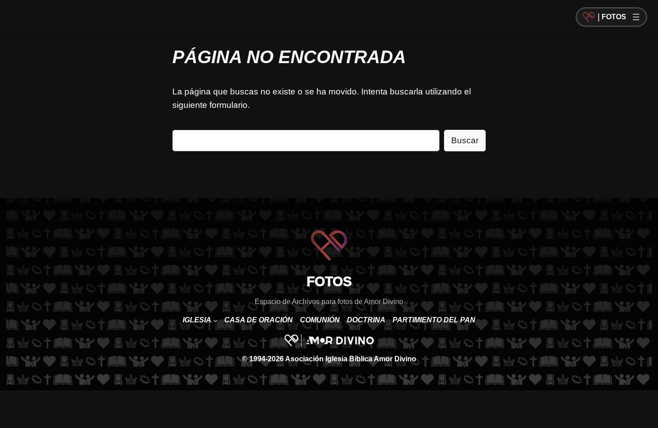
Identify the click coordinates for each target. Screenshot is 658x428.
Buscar (465, 140)
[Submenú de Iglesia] (215, 320)
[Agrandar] (362, 346)
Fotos (614, 17)
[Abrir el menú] (636, 17)
